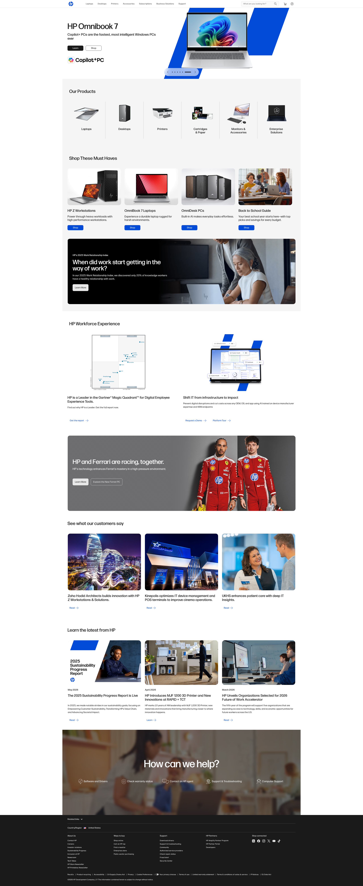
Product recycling (84, 874)
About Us (71, 836)
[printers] (162, 132)
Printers (114, 4)
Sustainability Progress (76, 851)
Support (182, 4)
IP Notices (255, 874)
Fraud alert (164, 857)
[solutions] (276, 132)
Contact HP (72, 841)
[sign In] (292, 3)
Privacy (131, 874)
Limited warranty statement (203, 874)
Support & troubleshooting (170, 844)
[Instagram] (263, 841)
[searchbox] (258, 3)
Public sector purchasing (124, 854)
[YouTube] (274, 841)
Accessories (129, 4)
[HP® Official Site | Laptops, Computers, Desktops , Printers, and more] (70, 3)
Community (164, 847)
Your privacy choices (168, 874)
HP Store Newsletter (75, 864)
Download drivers (167, 841)
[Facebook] (258, 841)
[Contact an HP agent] (177, 783)
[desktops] (124, 132)
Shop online (118, 841)
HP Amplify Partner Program (217, 841)
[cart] (285, 3)
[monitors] (238, 132)
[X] (268, 841)
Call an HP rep (119, 844)
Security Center (166, 861)
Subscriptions (145, 4)
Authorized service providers (171, 851)
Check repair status (168, 854)
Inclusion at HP (73, 854)
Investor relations (74, 847)
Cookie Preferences (144, 874)
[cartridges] (200, 132)
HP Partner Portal (213, 844)
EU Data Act (266, 874)
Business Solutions (165, 4)
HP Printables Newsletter (77, 868)
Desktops (102, 4)
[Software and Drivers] (93, 783)
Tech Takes (71, 861)
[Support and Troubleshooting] (224, 783)
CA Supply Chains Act (116, 874)
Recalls (70, 874)
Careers (70, 844)
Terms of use (184, 874)
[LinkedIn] (253, 841)
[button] (168, 72)
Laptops (89, 4)
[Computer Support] (270, 783)
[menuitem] (89, 3)
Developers (210, 847)
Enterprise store (120, 851)
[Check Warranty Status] (137, 783)
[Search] (275, 4)
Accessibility (99, 874)
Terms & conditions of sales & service (232, 874)
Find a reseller (119, 847)
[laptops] (86, 132)
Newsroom (71, 857)
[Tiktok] (279, 841)
